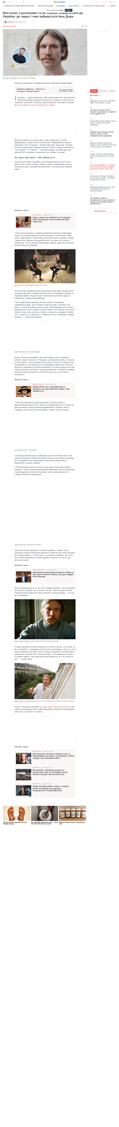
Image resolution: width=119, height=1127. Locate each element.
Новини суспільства (38, 384)
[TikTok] (110, 2)
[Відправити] (23, 2)
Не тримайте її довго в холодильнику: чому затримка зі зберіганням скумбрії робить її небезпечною (102, 201)
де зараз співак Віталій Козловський (54, 707)
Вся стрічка (94, 95)
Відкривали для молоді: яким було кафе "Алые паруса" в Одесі (102, 102)
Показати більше (100, 211)
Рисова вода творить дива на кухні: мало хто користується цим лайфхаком (103, 123)
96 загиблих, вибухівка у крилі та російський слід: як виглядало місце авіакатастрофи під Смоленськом (50, 772)
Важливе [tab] (112, 91)
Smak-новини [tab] (103, 91)
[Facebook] (94, 2)
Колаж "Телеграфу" (29, 78)
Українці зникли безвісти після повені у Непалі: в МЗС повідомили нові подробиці (102, 134)
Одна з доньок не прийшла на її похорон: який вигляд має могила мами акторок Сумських (52, 219)
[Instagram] (107, 2)
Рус (115, 2)
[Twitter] (105, 2)
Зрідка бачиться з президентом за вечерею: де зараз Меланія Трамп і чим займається (51, 389)
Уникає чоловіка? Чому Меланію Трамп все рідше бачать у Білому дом (102, 156)
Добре (69, 10)
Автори (113, 6)
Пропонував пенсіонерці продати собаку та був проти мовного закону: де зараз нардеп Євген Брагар (53, 574)
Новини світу (36, 767)
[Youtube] (102, 2)
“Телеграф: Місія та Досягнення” (94, 6)
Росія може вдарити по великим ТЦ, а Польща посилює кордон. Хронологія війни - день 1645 (102, 167)
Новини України (37, 214)
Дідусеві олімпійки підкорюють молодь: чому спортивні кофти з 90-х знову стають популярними (103, 145)
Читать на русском (9, 26)
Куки (61, 10)
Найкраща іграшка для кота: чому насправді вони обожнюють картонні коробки (102, 189)
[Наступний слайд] (117, 6)
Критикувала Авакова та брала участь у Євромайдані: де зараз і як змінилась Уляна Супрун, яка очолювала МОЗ (53, 756)
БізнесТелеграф (73, 6)
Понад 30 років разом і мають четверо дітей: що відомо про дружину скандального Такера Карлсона (51, 788)
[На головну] (59, 2)
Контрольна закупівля (45, 6)
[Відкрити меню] (4, 2)
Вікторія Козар (10, 22)
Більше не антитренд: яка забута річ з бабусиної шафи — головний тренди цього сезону (102, 178)
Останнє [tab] (94, 91)
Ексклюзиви (61, 6)
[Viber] (96, 2)
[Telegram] (99, 2)
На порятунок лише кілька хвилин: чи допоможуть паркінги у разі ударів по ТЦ (103, 112)
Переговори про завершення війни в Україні (19, 6)
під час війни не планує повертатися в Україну (36, 105)
